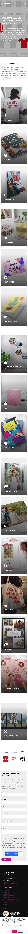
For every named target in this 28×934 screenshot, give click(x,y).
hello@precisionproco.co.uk (11, 883)
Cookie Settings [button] (8, 931)
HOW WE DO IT (6, 892)
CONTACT (5, 904)
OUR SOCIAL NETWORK (8, 895)
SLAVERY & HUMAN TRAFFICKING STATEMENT (13, 901)
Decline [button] (20, 931)
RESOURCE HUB (6, 897)
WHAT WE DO (6, 890)
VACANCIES (5, 902)
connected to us (6, 36)
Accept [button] (14, 931)
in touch (22, 73)
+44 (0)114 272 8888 (10, 881)
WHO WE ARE (6, 894)
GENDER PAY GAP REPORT (9, 899)
